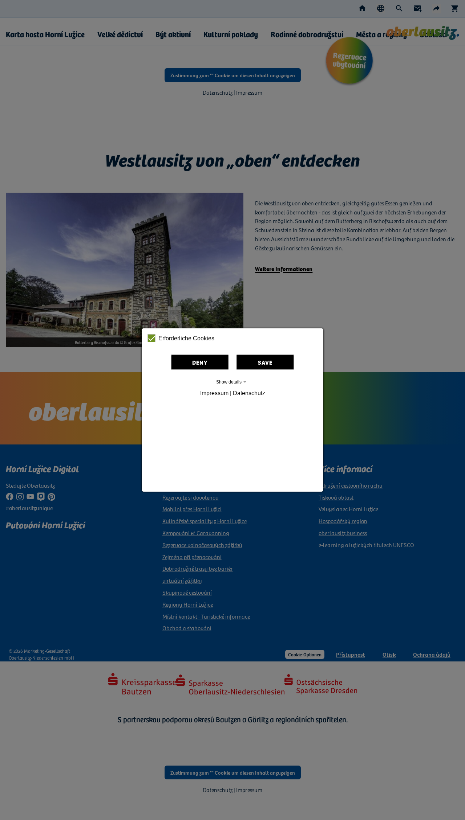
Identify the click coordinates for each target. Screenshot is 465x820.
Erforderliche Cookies (186, 338)
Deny (200, 362)
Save (265, 362)
